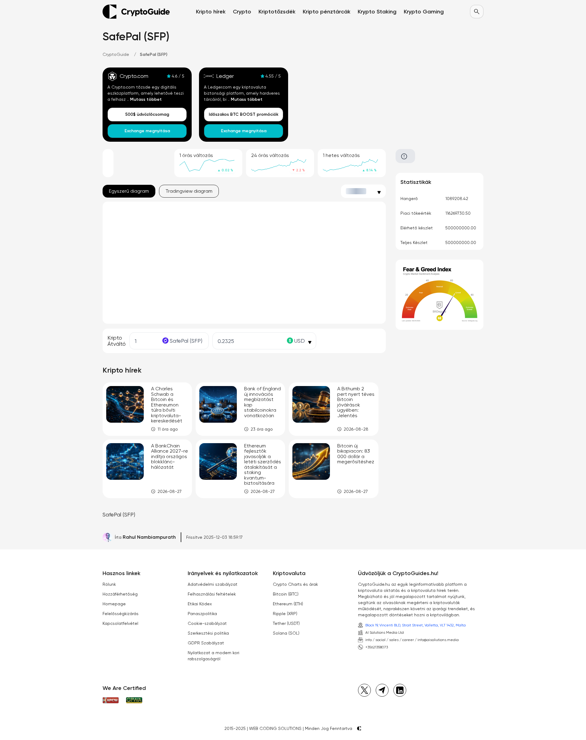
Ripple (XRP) (285, 613)
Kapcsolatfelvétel (120, 623)
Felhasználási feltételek (212, 594)
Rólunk (109, 584)
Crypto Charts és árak (295, 584)
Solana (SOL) (286, 633)
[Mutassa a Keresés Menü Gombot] (476, 11)
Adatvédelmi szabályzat (212, 584)
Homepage (114, 603)
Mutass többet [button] (146, 99)
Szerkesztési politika (208, 633)
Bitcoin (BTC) (285, 594)
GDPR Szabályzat (206, 642)
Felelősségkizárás (121, 613)
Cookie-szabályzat (207, 623)
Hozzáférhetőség (120, 594)
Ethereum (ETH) (288, 603)
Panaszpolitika (202, 613)
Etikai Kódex (200, 603)
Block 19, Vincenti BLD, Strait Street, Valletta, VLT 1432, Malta (415, 625)
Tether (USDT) (286, 623)
